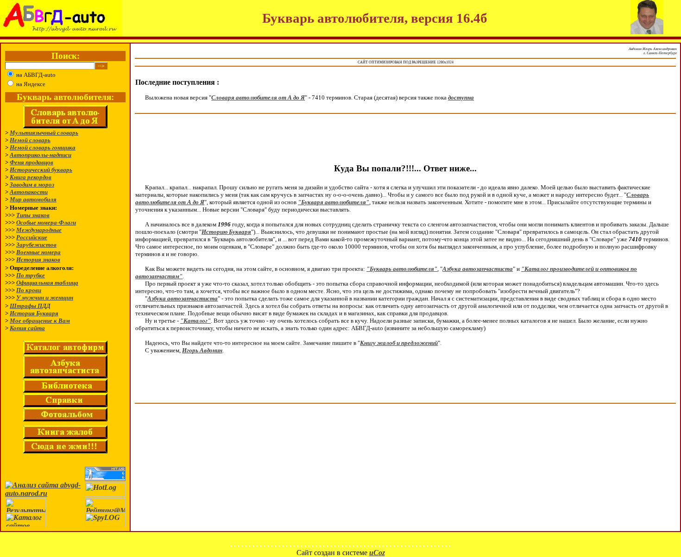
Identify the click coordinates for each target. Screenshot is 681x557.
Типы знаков (33, 215)
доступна (461, 97)
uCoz (377, 553)
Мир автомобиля (33, 199)
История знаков (38, 259)
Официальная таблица (47, 282)
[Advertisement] (405, 139)
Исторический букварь (41, 169)
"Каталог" (195, 320)
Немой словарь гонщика (43, 147)
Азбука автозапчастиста (477, 268)
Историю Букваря (226, 231)
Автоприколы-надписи (40, 154)
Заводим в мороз (32, 184)
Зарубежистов (36, 244)
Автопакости (29, 191)
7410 (635, 239)
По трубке (30, 275)
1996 (224, 224)
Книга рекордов (30, 177)
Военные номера (38, 252)
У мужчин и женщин (44, 297)
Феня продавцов (31, 162)
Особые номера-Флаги (46, 222)
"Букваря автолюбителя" (333, 202)
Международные (39, 229)
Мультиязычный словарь (44, 132)
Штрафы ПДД (30, 305)
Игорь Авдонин (202, 350)
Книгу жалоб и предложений (399, 342)
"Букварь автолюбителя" (401, 268)
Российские (31, 237)
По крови (28, 290)
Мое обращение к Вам (40, 320)
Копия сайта (27, 328)
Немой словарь (30, 140)
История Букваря (34, 313)
